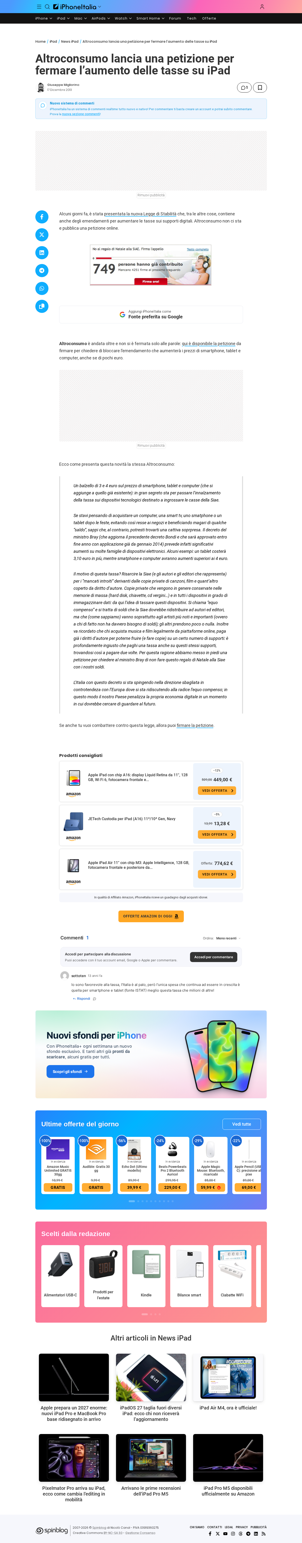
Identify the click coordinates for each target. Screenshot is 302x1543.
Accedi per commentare (213, 957)
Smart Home (148, 18)
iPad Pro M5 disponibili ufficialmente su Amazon (228, 1491)
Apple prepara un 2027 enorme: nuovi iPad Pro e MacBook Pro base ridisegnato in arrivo (74, 1413)
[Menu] (39, 7)
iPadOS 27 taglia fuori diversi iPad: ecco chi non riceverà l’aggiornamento (151, 1413)
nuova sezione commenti (81, 114)
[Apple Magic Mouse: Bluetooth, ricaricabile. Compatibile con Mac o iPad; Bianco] (210, 1149)
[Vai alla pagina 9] (168, 1201)
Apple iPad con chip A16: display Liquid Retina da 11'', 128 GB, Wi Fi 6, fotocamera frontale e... (138, 777)
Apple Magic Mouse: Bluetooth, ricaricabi (211, 1170)
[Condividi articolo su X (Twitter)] (41, 234)
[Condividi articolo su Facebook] (41, 216)
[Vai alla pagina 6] (155, 1201)
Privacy (242, 1527)
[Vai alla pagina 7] (160, 1201)
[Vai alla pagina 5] (151, 1201)
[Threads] (241, 1534)
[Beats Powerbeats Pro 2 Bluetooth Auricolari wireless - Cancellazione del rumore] (172, 1149)
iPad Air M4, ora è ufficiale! (228, 1408)
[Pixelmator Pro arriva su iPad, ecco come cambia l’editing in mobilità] (74, 1458)
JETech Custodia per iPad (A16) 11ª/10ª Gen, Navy (131, 819)
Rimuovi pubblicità (151, 195)
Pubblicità (259, 1527)
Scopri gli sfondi (67, 1071)
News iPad (70, 41)
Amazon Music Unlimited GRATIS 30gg (57, 1170)
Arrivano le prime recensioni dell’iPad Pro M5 (151, 1491)
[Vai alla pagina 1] (132, 1201)
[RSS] (263, 1534)
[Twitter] (218, 1534)
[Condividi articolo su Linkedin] (41, 252)
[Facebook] (210, 1534)
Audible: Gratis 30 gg (96, 1168)
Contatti (214, 1527)
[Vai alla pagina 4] (147, 1201)
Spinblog (99, 1528)
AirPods (99, 18)
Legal (229, 1527)
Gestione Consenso (140, 1533)
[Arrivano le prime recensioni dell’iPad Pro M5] (151, 1458)
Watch (121, 18)
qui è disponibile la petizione (208, 343)
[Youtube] (225, 1534)
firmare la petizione (195, 725)
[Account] (262, 6)
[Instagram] (233, 1534)
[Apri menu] (99, 6)
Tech (191, 18)
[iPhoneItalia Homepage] (74, 6)
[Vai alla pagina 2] (138, 1201)
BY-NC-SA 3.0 (113, 1533)
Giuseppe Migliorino (63, 85)
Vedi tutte (241, 1124)
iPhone (41, 18)
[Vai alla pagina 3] (142, 1201)
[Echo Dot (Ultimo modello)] (134, 1149)
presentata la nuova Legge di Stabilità (140, 213)
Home (40, 41)
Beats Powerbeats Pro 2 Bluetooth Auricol (172, 1170)
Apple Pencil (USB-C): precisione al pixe (249, 1170)
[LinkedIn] (256, 1534)
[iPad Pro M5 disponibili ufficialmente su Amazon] (228, 1458)
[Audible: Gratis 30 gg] (96, 1149)
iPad (61, 18)
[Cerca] (47, 7)
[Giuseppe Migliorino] (40, 88)
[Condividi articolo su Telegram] (41, 270)
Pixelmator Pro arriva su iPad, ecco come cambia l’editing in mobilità (73, 1493)
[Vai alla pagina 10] (173, 1201)
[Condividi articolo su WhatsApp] (41, 288)
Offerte (209, 18)
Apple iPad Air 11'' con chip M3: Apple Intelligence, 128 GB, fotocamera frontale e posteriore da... (138, 865)
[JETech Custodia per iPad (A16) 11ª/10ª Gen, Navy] (73, 822)
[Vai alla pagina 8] (164, 1201)
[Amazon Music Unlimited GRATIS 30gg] (58, 1149)
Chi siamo (197, 1527)
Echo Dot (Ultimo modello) (134, 1168)
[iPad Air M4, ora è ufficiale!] (228, 1377)
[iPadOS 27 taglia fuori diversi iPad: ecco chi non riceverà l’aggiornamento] (151, 1377)
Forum (175, 18)
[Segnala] (94, 999)
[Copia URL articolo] (41, 306)
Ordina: (208, 938)
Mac (78, 18)
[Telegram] (248, 1534)
